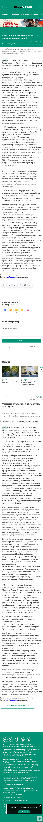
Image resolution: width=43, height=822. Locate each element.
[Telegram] (9, 285)
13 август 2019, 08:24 (8, 44)
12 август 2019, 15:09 (36, 398)
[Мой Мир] (25, 285)
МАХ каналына (12, 277)
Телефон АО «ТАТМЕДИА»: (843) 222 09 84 (15, 800)
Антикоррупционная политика (12, 798)
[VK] (5, 739)
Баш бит (6, 14)
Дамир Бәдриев (5, 396)
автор (4, 31)
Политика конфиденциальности (13, 784)
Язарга (21, 340)
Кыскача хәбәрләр (29, 14)
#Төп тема (37, 31)
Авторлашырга (11, 347)
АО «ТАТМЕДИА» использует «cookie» (14, 777)
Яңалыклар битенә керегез (16, 706)
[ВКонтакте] (4, 285)
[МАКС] (29, 739)
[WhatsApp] (20, 285)
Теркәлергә (32, 347)
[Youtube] (23, 739)
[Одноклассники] (15, 285)
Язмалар (15, 14)
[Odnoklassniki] (17, 739)
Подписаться (24, 812)
